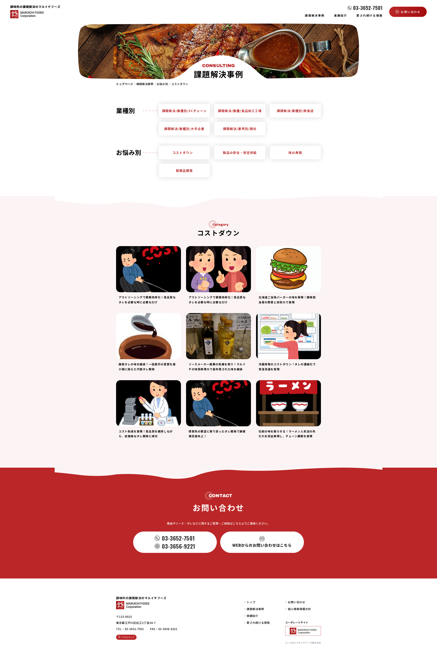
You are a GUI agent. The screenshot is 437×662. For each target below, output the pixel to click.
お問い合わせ (296, 602)
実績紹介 (252, 616)
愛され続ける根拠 (258, 622)
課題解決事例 (144, 84)
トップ (251, 602)
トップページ (124, 84)
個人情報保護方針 (299, 609)
